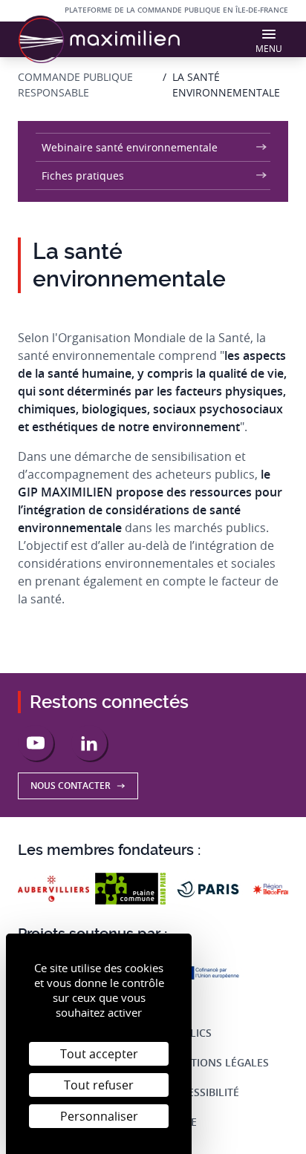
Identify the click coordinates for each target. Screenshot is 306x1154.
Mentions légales (218, 1062)
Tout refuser (99, 1085)
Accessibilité (203, 1092)
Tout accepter (99, 1054)
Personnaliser (99, 1116)
